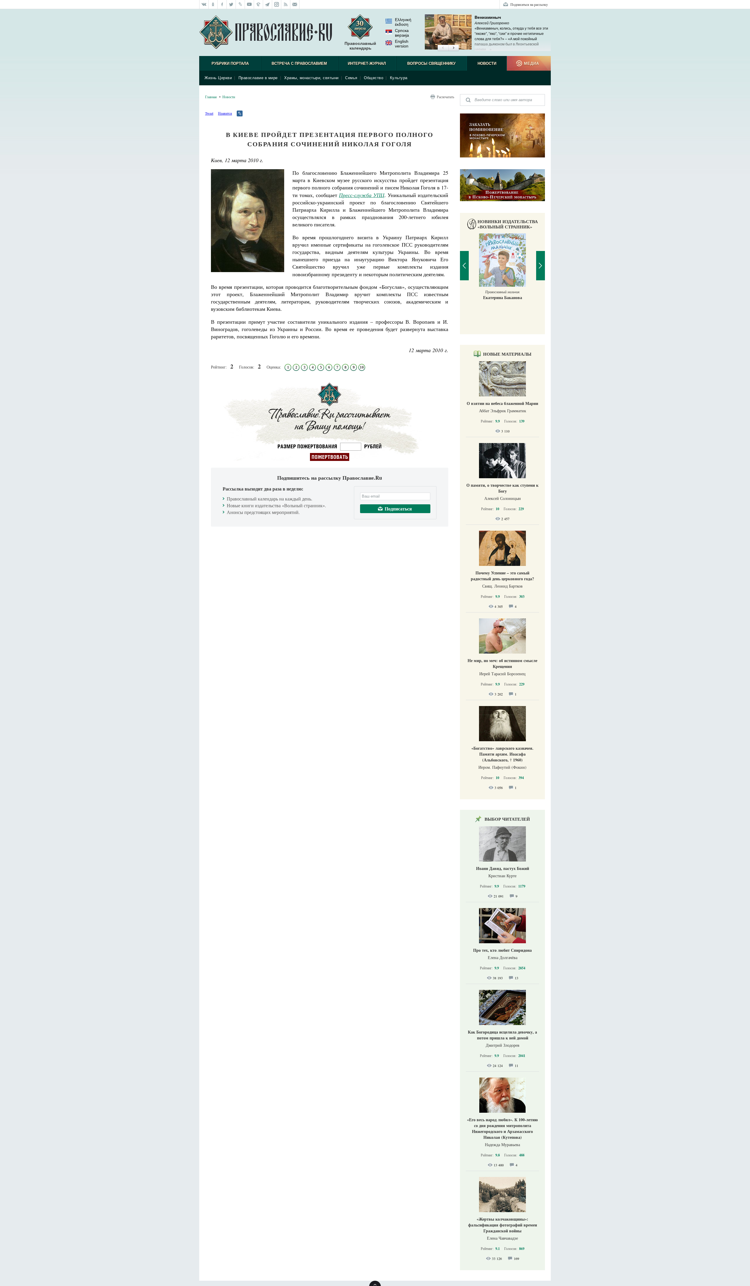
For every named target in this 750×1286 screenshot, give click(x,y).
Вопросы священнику (431, 63)
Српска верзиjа (402, 33)
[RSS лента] (285, 4)
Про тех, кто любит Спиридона (502, 950)
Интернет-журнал (367, 63)
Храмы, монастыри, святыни (311, 78)
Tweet (209, 113)
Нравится (225, 113)
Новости (487, 63)
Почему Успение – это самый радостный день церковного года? (502, 576)
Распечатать (445, 96)
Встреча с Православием (299, 63)
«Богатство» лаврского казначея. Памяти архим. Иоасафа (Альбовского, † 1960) (502, 754)
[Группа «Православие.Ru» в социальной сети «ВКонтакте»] (204, 4)
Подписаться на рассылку (529, 4)
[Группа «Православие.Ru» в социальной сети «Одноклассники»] (213, 4)
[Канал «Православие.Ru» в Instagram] (276, 4)
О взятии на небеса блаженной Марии (502, 403)
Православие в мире (258, 78)
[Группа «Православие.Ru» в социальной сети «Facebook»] (222, 4)
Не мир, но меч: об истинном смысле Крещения (502, 663)
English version (401, 43)
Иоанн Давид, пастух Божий (502, 868)
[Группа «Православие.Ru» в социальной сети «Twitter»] (231, 4)
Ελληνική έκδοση (403, 22)
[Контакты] (294, 4)
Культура (399, 78)
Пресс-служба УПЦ (361, 195)
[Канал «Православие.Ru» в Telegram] (267, 4)
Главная (211, 96)
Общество (373, 78)
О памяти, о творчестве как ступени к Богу (502, 488)
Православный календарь (360, 45)
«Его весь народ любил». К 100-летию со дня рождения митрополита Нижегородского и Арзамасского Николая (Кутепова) (502, 1128)
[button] (442, 48)
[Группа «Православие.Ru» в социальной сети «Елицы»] (258, 4)
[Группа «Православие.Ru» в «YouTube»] (249, 4)
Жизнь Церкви (218, 78)
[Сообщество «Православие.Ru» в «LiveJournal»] (240, 4)
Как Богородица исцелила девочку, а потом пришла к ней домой (502, 1035)
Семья (351, 78)
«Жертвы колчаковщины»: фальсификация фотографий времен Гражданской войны (502, 1225)
